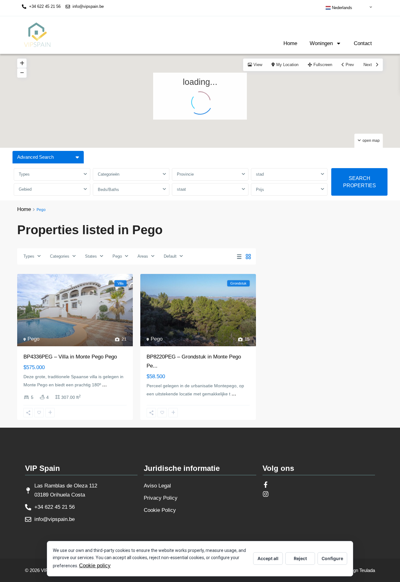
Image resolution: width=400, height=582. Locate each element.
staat (181, 189)
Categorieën (108, 174)
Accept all (268, 558)
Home (290, 43)
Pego (117, 256)
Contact (363, 43)
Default (170, 256)
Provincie (185, 174)
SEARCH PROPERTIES (359, 182)
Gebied (25, 189)
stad (260, 174)
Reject (300, 558)
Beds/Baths (108, 189)
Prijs (260, 189)
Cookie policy (95, 566)
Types (24, 174)
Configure (332, 558)
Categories (59, 256)
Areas (143, 256)
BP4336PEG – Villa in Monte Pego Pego (70, 357)
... (104, 385)
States (91, 256)
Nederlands (341, 7)
